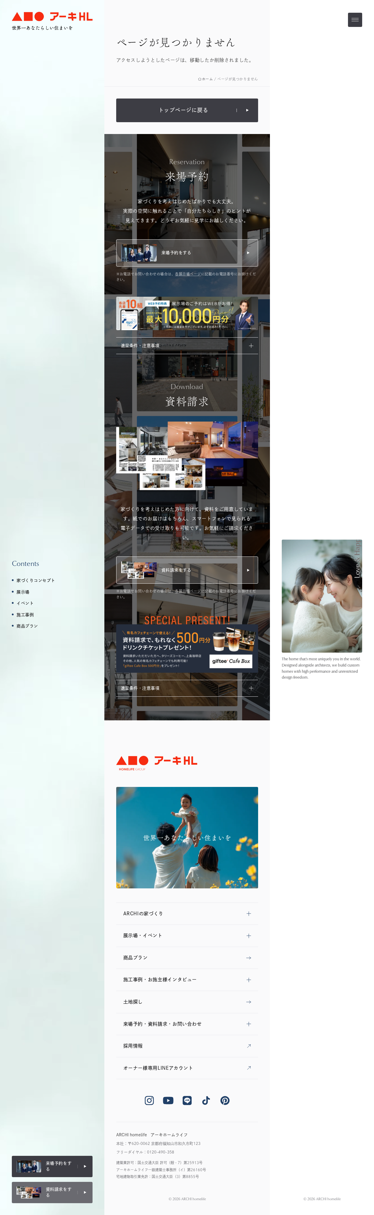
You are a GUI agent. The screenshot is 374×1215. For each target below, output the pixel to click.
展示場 (23, 592)
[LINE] (187, 1100)
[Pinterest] (225, 1100)
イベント (25, 603)
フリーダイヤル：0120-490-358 (145, 1152)
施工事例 (25, 615)
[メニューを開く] (355, 20)
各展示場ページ (188, 274)
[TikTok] (206, 1100)
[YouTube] (168, 1100)
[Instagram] (149, 1100)
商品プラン (27, 626)
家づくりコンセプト (36, 580)
